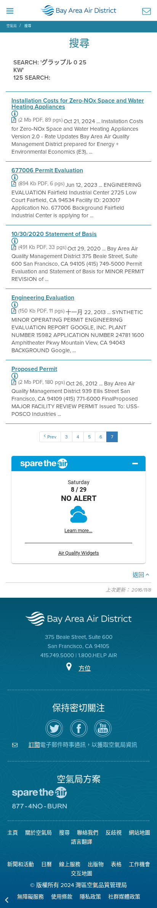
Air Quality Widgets (78, 552)
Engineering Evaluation (42, 298)
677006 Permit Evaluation (47, 170)
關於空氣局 (38, 833)
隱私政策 (90, 897)
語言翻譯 (81, 842)
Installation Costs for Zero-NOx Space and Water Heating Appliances (77, 104)
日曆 (46, 864)
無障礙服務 (30, 897)
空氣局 (11, 26)
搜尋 (27, 26)
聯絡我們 (87, 833)
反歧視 (114, 833)
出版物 (96, 864)
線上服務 (69, 864)
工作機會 (139, 864)
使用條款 (61, 897)
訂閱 (34, 744)
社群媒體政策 (124, 897)
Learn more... (78, 530)
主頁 (12, 833)
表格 (116, 864)
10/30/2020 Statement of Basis (54, 234)
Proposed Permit (34, 369)
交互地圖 (81, 873)
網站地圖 (139, 833)
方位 (84, 668)
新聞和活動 (20, 864)
